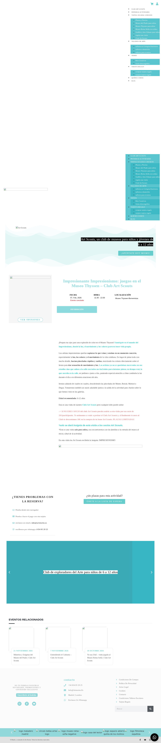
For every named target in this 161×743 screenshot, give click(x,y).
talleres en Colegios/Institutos (147, 46)
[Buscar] (150, 709)
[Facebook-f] (27, 704)
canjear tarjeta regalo (143, 75)
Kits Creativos (141, 60)
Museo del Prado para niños (146, 23)
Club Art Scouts (141, 38)
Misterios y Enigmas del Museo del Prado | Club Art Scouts (24, 658)
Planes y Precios (142, 20)
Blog (134, 81)
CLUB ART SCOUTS (138, 9)
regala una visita (142, 35)
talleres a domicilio (143, 49)
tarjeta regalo (138, 66)
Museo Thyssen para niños (145, 26)
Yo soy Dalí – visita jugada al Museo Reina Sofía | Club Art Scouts (99, 658)
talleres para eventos (143, 52)
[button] (143, 117)
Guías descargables (143, 64)
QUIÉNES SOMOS (138, 78)
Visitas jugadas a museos (142, 15)
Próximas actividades (141, 12)
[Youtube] (34, 704)
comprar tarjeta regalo (144, 72)
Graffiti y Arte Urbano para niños (148, 32)
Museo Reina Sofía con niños (146, 29)
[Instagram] (19, 704)
